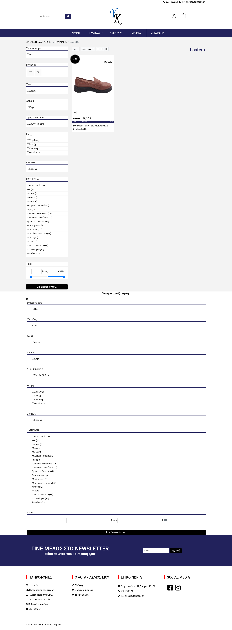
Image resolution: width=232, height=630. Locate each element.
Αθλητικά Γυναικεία (36, 205)
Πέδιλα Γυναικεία (35, 245)
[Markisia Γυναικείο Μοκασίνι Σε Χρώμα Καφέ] (93, 85)
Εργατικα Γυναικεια (36, 221)
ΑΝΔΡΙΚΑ (114, 33)
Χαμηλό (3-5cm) (36, 124)
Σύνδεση (78, 585)
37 (30, 72)
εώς (45, 271)
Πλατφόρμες (33, 249)
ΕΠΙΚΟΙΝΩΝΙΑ (157, 33)
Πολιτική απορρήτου (38, 604)
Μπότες (31, 237)
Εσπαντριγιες (34, 225)
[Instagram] (178, 587)
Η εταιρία (33, 585)
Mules (30, 201)
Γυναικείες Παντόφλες (38, 217)
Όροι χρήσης (34, 609)
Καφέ (31, 107)
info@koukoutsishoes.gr (193, 2)
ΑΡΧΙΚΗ (76, 33)
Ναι (31, 54)
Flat (29, 189)
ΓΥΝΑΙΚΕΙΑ (94, 33)
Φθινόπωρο (34, 152)
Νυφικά (31, 241)
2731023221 (172, 2)
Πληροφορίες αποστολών (41, 590)
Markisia (33, 169)
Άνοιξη (32, 144)
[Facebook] (170, 587)
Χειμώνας (34, 140)
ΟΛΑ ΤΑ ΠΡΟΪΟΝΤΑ (36, 185)
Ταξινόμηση (87, 49)
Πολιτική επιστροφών (39, 599)
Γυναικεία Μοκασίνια (37, 213)
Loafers (31, 193)
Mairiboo (31, 197)
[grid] (106, 49)
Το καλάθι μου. (81, 595)
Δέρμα (32, 91)
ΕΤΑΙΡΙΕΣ (136, 33)
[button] (30, 72)
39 (38, 72)
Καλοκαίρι (34, 148)
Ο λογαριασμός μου (83, 590)
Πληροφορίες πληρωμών (40, 595)
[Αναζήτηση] (68, 16)
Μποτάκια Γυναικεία (37, 233)
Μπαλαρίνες (33, 229)
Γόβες (30, 209)
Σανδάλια (32, 253)
